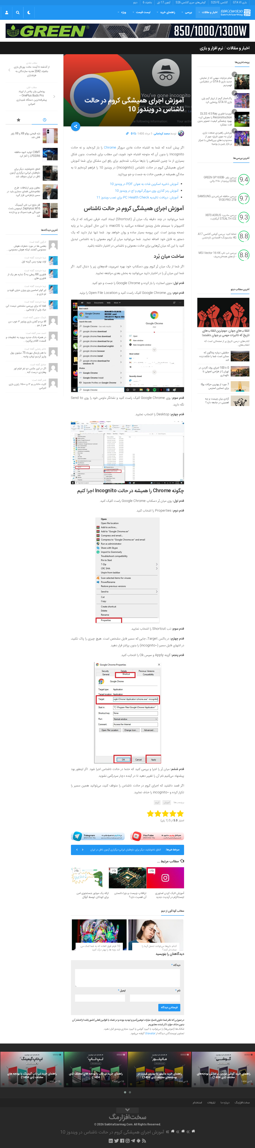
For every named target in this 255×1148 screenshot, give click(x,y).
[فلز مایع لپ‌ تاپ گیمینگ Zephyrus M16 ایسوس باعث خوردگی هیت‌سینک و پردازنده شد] (50, 210)
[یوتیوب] (157, 836)
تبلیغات (211, 1102)
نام (177, 991)
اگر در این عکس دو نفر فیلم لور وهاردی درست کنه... (30, 370)
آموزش (167, 802)
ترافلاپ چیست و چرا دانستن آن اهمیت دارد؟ (130, 895)
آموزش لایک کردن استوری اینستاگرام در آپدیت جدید (169, 895)
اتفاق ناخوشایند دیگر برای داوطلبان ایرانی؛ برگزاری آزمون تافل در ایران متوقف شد (125, 851)
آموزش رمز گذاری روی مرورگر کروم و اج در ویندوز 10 (146, 190)
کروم (157, 802)
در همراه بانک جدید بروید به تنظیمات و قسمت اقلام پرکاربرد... (26, 339)
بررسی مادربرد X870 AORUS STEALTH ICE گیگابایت (220, 217)
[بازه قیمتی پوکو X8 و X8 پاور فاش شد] (50, 135)
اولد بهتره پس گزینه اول (34, 261)
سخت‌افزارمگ (242, 1102)
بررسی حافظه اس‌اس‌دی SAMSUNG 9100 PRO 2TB (217, 198)
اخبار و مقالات (209, 12)
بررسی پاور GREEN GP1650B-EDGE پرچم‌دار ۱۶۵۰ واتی (220, 179)
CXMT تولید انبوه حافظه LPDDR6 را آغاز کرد (27, 154)
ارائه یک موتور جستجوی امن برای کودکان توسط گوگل (93, 895)
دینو (135, 2)
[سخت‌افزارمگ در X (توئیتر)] (116, 1140)
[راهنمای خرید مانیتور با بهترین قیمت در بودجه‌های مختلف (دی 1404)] (159, 1069)
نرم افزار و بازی (211, 48)
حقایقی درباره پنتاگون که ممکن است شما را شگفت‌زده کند (214, 356)
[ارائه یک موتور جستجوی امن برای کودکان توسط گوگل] (90, 877)
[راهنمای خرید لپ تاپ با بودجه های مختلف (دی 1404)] (95, 1069)
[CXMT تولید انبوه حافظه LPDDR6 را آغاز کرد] (50, 154)
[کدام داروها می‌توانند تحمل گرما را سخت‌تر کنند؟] (155, 934)
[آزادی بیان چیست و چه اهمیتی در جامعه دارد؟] (240, 401)
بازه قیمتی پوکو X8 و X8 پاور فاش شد (25, 135)
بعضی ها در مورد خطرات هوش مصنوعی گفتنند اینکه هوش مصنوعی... (26, 248)
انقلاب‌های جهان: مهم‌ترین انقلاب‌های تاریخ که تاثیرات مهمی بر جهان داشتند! (225, 333)
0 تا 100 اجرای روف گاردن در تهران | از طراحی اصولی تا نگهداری (214, 372)
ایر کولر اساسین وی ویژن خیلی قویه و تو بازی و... (26, 292)
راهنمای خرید (167, 12)
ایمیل (121, 991)
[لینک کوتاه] (127, 134)
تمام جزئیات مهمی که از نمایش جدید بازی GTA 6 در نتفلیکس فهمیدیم (216, 82)
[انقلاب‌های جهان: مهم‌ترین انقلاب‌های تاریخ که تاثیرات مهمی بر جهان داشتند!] (223, 312)
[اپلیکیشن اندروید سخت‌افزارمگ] (138, 1140)
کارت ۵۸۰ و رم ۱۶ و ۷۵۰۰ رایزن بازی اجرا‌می (27, 386)
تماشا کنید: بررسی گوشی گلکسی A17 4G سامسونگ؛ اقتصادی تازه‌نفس (217, 236)
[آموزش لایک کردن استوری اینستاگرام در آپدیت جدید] (165, 877)
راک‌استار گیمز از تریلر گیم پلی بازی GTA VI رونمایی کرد (217, 100)
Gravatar (150, 1033)
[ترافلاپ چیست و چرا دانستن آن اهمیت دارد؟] (127, 877)
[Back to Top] (127, 1110)
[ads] (127, 31)
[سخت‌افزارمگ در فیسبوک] (122, 1140)
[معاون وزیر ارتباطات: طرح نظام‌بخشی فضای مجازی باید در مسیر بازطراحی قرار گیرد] (50, 191)
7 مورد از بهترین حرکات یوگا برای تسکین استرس (215, 386)
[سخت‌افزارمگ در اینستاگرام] (128, 1140)
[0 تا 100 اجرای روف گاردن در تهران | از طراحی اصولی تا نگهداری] (240, 371)
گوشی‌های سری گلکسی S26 (191, 2)
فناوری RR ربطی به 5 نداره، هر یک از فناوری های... (27, 276)
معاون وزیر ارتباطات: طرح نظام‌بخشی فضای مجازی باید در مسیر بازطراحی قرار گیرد (23, 191)
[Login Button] (6, 12)
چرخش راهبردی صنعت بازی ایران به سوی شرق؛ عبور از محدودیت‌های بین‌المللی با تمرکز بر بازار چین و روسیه (215, 138)
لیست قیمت (143, 12)
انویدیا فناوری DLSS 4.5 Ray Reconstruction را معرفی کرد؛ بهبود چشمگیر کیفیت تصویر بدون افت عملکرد (215, 119)
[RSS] (144, 1140)
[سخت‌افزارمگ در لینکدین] (111, 1140)
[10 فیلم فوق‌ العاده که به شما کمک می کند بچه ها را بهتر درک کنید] (99, 934)
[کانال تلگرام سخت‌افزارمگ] (133, 1140)
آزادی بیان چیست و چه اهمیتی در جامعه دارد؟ (217, 401)
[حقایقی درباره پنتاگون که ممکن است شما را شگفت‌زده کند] (240, 356)
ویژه (123, 12)
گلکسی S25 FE (219, 2)
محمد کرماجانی (162, 134)
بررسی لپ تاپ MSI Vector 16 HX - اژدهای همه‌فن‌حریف (217, 255)
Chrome (110, 147)
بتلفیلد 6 (147, 2)
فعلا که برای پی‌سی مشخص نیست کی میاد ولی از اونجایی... (26, 308)
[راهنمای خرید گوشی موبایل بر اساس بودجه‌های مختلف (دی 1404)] (223, 1069)
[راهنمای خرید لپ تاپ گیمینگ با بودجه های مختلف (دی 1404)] (31, 1069)
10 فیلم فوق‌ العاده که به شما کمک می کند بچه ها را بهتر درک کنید (100, 948)
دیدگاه (175, 965)
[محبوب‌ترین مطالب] (19, 121)
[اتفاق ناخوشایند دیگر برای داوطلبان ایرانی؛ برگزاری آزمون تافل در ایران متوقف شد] (50, 173)
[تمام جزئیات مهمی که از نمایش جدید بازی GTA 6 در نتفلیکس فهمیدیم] (241, 81)
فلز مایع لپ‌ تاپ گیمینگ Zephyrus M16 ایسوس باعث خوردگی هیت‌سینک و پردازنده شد (24, 210)
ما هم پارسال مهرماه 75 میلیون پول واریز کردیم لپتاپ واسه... (28, 355)
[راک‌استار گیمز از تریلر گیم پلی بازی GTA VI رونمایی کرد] (241, 100)
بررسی (188, 12)
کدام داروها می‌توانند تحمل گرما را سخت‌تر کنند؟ (159, 948)
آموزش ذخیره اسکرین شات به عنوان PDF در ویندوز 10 (144, 184)
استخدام (197, 1102)
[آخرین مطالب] (45, 121)
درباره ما (225, 1102)
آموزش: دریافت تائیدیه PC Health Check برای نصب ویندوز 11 (137, 197)
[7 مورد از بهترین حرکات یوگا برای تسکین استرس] (240, 386)
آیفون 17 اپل (163, 2)
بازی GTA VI (240, 2)
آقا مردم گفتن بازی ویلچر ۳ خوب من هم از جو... (27, 323)
